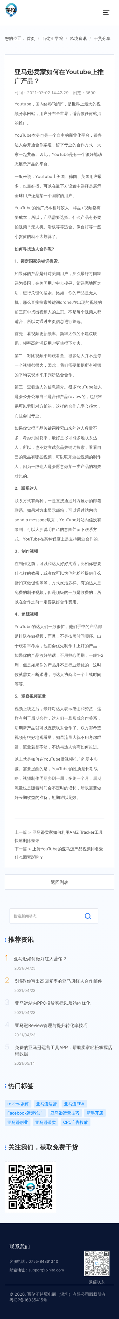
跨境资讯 (78, 38)
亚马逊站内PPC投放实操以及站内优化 (52, 1003)
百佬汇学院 (52, 38)
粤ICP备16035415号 (28, 1299)
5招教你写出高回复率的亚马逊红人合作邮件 (58, 981)
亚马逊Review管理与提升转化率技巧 (51, 1025)
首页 (31, 38)
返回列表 (60, 882)
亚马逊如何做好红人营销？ (40, 958)
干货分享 (102, 38)
